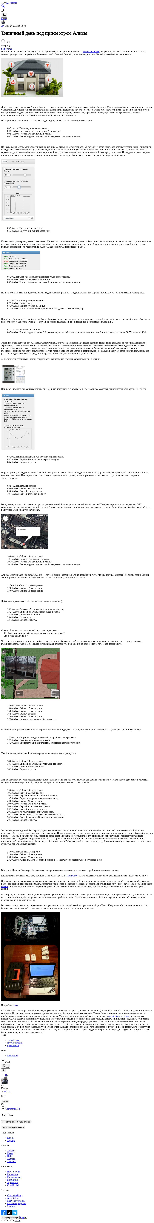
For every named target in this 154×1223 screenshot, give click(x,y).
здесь (15, 1005)
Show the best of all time (13, 1127)
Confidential (13, 1185)
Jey (2, 25)
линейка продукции (118, 1016)
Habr (17, 1220)
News (10, 1153)
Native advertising (16, 1200)
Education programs (16, 1203)
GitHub (4, 886)
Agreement (12, 1182)
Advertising (12, 1198)
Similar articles (23, 1122)
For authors (12, 1174)
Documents (12, 1179)
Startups (11, 1206)
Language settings (10, 1217)
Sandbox (11, 1161)
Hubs (9, 1156)
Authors (11, 1158)
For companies (14, 1177)
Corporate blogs (14, 1195)
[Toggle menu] (2, 3)
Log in (10, 1137)
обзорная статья (91, 51)
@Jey (7, 1091)
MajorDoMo (71, 875)
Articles (11, 1150)
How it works (13, 1171)
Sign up (11, 1140)
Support (23, 1217)
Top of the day (8, 1122)
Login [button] (4, 19)
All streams (11, 2)
